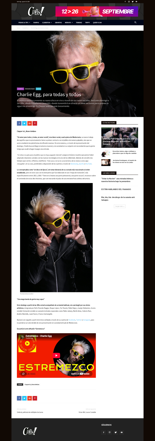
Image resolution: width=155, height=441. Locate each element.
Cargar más (119, 206)
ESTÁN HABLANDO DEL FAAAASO (116, 189)
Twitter (78, 320)
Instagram (86, 320)
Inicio (18, 28)
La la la (38, 88)
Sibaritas (58, 22)
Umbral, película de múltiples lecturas (30, 412)
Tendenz (79, 22)
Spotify (81, 164)
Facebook (72, 320)
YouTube (89, 164)
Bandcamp (74, 164)
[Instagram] (129, 1)
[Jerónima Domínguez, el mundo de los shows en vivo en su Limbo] (105, 162)
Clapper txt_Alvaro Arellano (32, 384)
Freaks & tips (23, 22)
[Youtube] (136, 1)
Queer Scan (97, 22)
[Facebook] (125, 1)
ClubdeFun (46, 22)
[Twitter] (132, 1)
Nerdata (68, 22)
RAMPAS (36, 22)
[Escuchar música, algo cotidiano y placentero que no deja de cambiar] (105, 153)
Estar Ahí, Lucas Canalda (87, 412)
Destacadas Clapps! (29, 88)
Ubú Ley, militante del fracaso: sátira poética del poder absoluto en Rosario (119, 141)
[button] (135, 23)
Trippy (87, 22)
